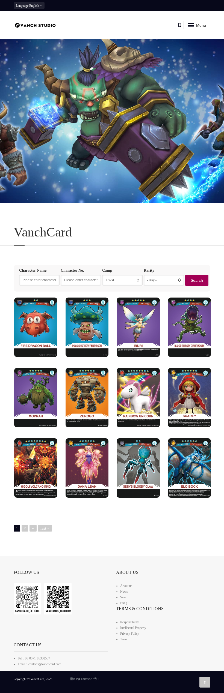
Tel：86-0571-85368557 (34, 658)
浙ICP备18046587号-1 (85, 678)
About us (126, 586)
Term (123, 639)
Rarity (149, 270)
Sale (123, 597)
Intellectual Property (133, 628)
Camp (107, 270)
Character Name (32, 270)
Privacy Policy (129, 633)
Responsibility (129, 622)
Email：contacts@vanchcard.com (39, 664)
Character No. (72, 270)
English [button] (28, 6)
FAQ (123, 603)
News (124, 591)
